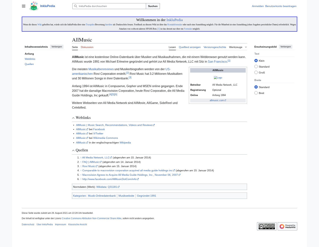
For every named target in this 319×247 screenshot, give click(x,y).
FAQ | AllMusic (90, 161)
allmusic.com (217, 100)
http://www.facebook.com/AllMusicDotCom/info (109, 179)
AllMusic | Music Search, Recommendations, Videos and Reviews (114, 124)
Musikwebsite (126, 195)
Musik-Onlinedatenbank (102, 195)
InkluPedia (175, 20)
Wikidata (101, 186)
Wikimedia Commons (105, 137)
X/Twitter (98, 133)
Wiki (39, 24)
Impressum (60, 224)
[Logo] (218, 77)
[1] (158, 29)
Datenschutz (28, 224)
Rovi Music (88, 166)
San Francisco (217, 61)
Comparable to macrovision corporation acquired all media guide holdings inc (127, 170)
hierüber (108, 24)
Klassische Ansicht (77, 224)
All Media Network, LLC (95, 157)
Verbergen (57, 46)
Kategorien (79, 195)
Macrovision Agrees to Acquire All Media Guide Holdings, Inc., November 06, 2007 (130, 174)
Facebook (99, 129)
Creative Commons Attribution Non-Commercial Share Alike (91, 218)
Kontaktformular (174, 24)
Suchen (153, 6)
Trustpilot (90, 24)
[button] (24, 6)
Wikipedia (125, 142)
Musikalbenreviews (101, 69)
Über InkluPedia (45, 224)
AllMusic (81, 129)
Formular (188, 29)
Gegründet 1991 (146, 195)
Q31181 (112, 186)
